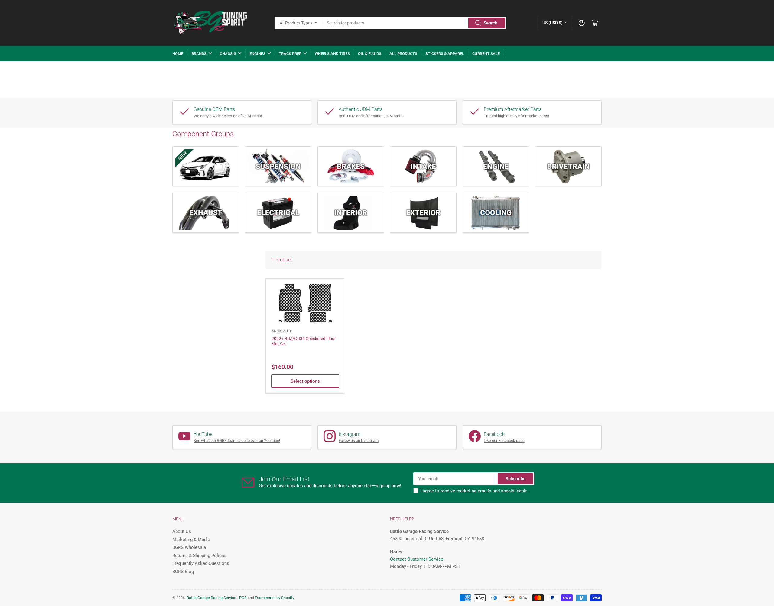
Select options (305, 381)
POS (243, 597)
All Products (403, 53)
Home (177, 53)
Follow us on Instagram (359, 440)
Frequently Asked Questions (200, 563)
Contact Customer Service (416, 559)
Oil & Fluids (369, 53)
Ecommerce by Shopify (274, 597)
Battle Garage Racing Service (211, 597)
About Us (181, 531)
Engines (257, 53)
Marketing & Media (191, 539)
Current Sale (486, 53)
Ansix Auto (282, 331)
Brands (199, 53)
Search (490, 23)
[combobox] (414, 23)
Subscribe (515, 478)
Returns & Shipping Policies (200, 555)
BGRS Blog (183, 571)
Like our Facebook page (504, 440)
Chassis (228, 53)
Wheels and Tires (332, 53)
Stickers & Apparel (444, 53)
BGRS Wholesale (189, 547)
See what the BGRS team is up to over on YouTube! (237, 440)
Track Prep (290, 53)
